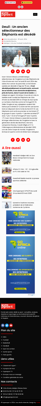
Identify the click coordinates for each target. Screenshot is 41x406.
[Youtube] (22, 7)
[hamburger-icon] (35, 14)
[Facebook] (19, 7)
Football (19, 43)
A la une (13, 43)
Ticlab (38, 402)
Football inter (27, 43)
